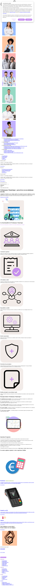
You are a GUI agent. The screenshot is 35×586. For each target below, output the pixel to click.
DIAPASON (4, 572)
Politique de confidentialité (6, 583)
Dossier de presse (4, 579)
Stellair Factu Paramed (5, 571)
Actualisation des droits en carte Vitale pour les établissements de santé (14, 147)
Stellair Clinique (4, 563)
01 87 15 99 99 (2, 552)
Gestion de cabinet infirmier (8, 150)
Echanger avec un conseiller (4, 197)
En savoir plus (2, 166)
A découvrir (2, 567)
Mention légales (4, 582)
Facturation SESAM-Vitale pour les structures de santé (12, 140)
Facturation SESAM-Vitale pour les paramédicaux (11, 139)
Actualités (1, 580)
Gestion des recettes (7, 141)
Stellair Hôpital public (5, 562)
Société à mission (4, 576)
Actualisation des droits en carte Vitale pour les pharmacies (12, 148)
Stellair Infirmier (4, 561)
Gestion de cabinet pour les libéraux (9, 151)
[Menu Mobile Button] (5, 181)
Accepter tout (21, 19)
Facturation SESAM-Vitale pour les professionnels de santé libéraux (14, 138)
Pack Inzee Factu (4, 569)
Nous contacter (2, 181)
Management (4, 577)
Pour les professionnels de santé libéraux (10, 144)
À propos (1, 574)
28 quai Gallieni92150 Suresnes (2, 549)
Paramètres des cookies (3, 557)
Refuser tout (29, 19)
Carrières (3, 578)
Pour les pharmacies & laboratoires (9, 143)
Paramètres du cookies (14, 20)
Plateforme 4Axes (4, 570)
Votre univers (2, 559)
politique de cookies (12, 12)
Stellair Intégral (4, 568)
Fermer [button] (1, 186)
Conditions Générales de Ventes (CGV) (8, 584)
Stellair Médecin (4, 560)
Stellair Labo (4, 564)
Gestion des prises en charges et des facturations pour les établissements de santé (15, 146)
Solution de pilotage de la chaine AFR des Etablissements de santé (13, 152)
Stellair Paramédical (5, 565)
